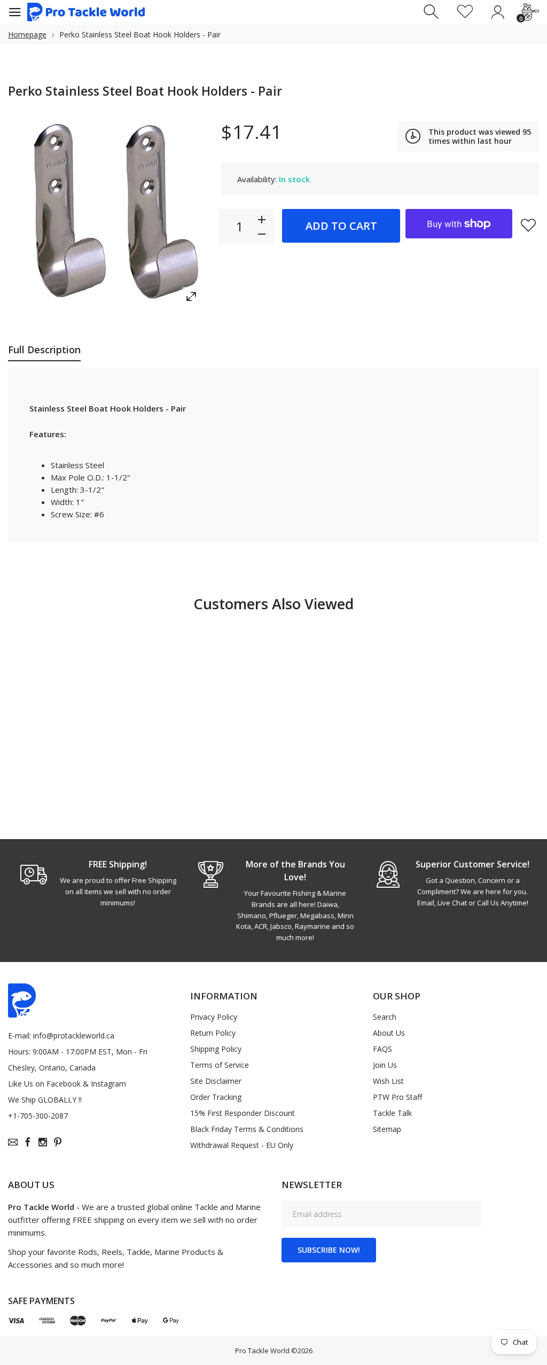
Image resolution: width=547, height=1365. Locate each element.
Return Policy (213, 1033)
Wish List (388, 1081)
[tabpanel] (96, 883)
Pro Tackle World (262, 1350)
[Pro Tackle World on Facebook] (27, 1142)
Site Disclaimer (215, 1081)
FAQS (382, 1049)
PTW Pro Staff (397, 1097)
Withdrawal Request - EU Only (241, 1145)
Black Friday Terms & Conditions (246, 1129)
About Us (389, 1033)
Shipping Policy (215, 1049)
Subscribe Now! (329, 1250)
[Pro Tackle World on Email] (12, 1142)
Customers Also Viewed (273, 604)
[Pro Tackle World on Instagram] (42, 1142)
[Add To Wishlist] (528, 225)
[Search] (432, 12)
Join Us (385, 1065)
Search (384, 1017)
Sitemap (387, 1129)
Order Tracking (215, 1097)
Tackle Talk (392, 1113)
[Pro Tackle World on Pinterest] (57, 1142)
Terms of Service (219, 1065)
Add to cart (341, 226)
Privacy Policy (213, 1017)
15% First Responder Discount (242, 1113)
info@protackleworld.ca (73, 1035)
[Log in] (497, 12)
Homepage (27, 34)
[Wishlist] (465, 12)
